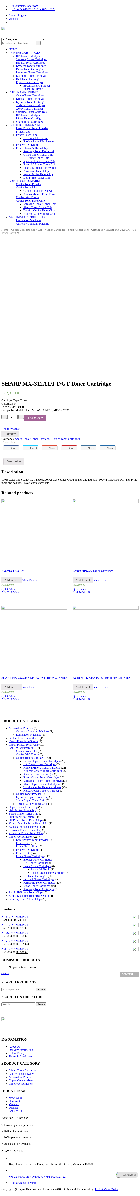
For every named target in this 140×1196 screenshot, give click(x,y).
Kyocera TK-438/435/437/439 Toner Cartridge (101, 677)
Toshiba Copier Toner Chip (39, 210)
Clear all (5, 973)
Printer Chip (23, 843)
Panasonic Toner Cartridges (32, 72)
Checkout (14, 1101)
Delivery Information (21, 1049)
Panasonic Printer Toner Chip (26, 833)
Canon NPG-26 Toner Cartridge (93, 570)
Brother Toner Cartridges (30, 62)
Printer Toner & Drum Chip (32, 148)
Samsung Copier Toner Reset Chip (29, 895)
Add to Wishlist (10, 428)
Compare (10, 433)
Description (14, 461)
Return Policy (17, 1053)
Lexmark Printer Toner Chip (39, 167)
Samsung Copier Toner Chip (39, 203)
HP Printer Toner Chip (36, 157)
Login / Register (18, 15)
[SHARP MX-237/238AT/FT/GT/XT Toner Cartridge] (34, 639)
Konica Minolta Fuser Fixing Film (28, 823)
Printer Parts (23, 131)
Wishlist (13, 1107)
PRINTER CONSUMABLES (26, 125)
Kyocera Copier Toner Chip (39, 213)
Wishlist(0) (15, 18)
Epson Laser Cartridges (36, 85)
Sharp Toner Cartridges (29, 121)
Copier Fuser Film (26, 187)
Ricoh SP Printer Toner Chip (39, 164)
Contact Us (15, 1110)
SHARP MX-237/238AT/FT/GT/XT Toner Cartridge (34, 677)
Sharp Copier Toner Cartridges (85, 229)
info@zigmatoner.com (25, 5)
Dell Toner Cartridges (28, 79)
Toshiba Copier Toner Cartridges (42, 787)
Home (4, 229)
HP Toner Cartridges (28, 56)
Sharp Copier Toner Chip (37, 207)
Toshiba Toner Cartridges (30, 105)
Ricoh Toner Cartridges (29, 69)
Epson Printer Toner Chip (38, 174)
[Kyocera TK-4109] (34, 532)
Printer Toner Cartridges (30, 856)
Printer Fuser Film (26, 134)
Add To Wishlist (10, 592)
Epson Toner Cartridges (29, 82)
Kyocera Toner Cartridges (31, 65)
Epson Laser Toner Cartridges (48, 872)
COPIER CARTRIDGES (24, 92)
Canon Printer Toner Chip (38, 154)
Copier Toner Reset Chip (30, 200)
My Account (16, 1097)
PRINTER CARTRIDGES (24, 52)
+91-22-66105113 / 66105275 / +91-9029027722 (37, 1176)
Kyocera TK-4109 (12, 570)
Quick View (8, 589)
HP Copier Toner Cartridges (39, 764)
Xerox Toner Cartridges (29, 108)
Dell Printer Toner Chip (36, 177)
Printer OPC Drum (27, 144)
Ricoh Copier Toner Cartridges (41, 777)
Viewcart (14, 1104)
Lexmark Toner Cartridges (31, 75)
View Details (29, 580)
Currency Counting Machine (32, 223)
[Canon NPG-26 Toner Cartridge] (106, 532)
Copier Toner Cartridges (51, 229)
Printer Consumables (21, 836)
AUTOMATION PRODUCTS (27, 217)
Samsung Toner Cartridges (31, 59)
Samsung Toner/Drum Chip (39, 151)
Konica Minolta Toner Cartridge (41, 767)
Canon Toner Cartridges (30, 95)
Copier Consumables (23, 229)
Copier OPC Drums (27, 197)
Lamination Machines (28, 220)
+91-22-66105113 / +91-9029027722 (33, 9)
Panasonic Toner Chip (36, 171)
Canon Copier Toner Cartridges (41, 761)
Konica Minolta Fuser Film (39, 194)
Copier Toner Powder (28, 184)
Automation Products (21, 728)
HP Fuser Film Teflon (35, 138)
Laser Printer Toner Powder (32, 128)
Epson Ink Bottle (33, 88)
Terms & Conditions (20, 1056)
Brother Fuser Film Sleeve (38, 141)
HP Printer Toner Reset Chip (25, 820)
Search (41, 989)
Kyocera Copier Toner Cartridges (42, 770)
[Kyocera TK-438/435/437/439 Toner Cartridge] (106, 639)
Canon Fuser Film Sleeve (37, 190)
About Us (14, 1046)
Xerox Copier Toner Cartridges (41, 790)
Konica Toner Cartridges (30, 98)
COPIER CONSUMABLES (25, 180)
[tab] (13, 461)
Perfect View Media (106, 1189)
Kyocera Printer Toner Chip (39, 161)
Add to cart (35, 418)
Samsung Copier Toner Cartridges (43, 780)
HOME (13, 49)
